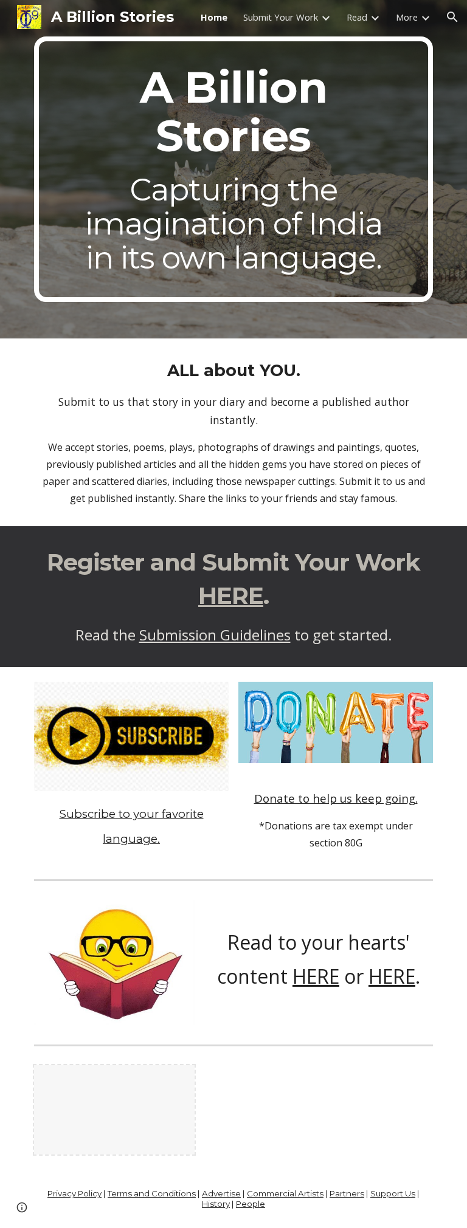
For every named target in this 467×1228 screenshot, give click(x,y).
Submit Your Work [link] (280, 17)
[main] (233, 169)
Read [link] (357, 17)
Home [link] (214, 17)
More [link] (407, 17)
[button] (452, 17)
